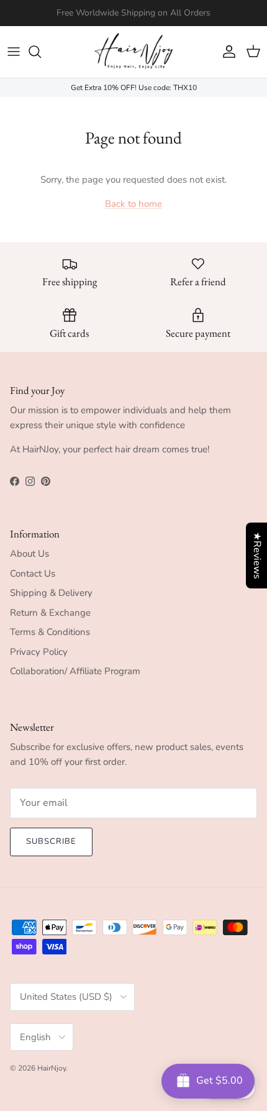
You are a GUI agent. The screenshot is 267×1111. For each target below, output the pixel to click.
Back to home (133, 204)
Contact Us (32, 573)
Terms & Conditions (50, 632)
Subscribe (51, 841)
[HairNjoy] (133, 51)
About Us (29, 553)
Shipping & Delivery (51, 593)
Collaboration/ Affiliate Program (75, 671)
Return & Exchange (50, 612)
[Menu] (13, 51)
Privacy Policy (39, 652)
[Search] (41, 51)
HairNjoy (51, 1068)
